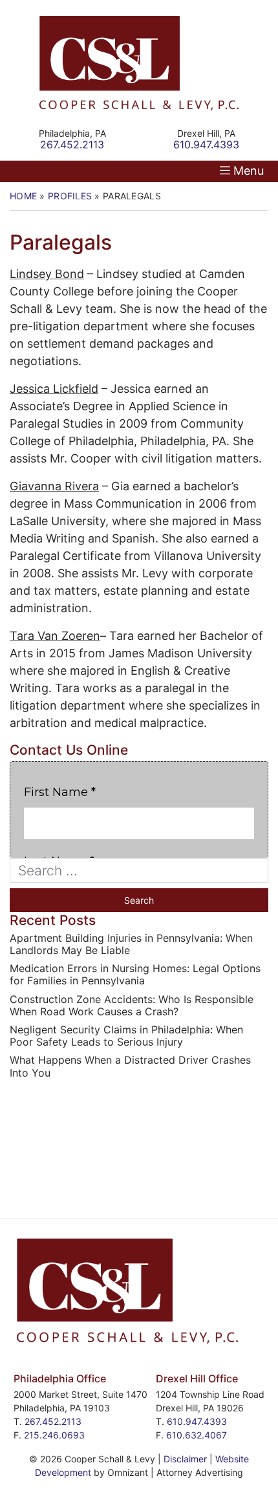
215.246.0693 (54, 1434)
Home (23, 195)
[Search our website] (139, 870)
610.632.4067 (196, 1434)
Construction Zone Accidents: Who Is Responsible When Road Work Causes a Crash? (131, 1005)
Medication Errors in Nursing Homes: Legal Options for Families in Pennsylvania (135, 974)
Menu (248, 170)
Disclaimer (185, 1458)
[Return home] (139, 63)
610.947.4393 (197, 1421)
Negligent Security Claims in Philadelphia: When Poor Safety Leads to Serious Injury (126, 1036)
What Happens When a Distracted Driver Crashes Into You (130, 1066)
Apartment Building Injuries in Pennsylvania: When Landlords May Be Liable (131, 944)
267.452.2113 (53, 1421)
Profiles (70, 195)
